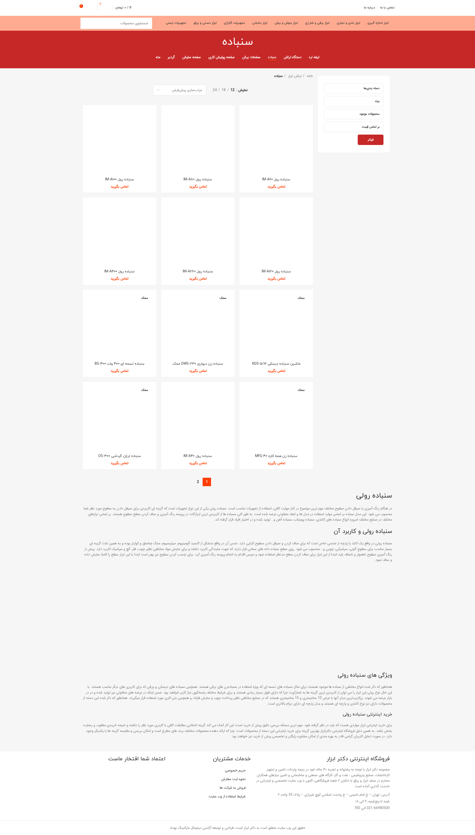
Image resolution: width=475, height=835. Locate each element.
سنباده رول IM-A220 (198, 271)
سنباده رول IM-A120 (276, 271)
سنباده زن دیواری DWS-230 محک (197, 363)
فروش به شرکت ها (233, 787)
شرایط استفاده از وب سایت (227, 796)
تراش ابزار (294, 76)
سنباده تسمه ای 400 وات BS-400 (119, 363)
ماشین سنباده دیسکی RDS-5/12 (276, 363)
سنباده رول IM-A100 (119, 179)
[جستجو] (86, 23)
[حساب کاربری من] (92, 8)
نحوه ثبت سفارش (233, 779)
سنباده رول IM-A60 (276, 179)
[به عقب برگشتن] (259, 42)
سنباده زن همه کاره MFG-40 (276, 456)
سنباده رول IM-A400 (119, 271)
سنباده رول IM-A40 (198, 456)
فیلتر (371, 139)
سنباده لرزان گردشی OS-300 (119, 456)
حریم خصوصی (235, 770)
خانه (309, 76)
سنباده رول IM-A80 (198, 179)
